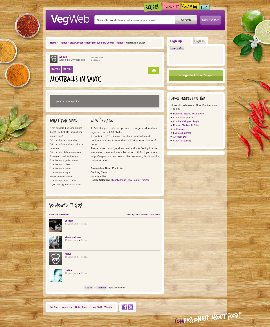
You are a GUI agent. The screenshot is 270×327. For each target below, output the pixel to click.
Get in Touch (81, 307)
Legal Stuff (96, 307)
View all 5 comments (59, 214)
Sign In (199, 41)
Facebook (124, 307)
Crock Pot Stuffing (182, 140)
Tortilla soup (179, 129)
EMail (69, 69)
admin (63, 56)
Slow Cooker (76, 43)
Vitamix (108, 307)
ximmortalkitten (73, 237)
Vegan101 (189, 6)
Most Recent (142, 214)
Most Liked (155, 214)
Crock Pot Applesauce (184, 117)
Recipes (153, 7)
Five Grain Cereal (182, 133)
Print (153, 70)
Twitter (130, 307)
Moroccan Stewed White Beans (188, 113)
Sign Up (180, 41)
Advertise (67, 307)
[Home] (70, 18)
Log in (88, 287)
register (102, 287)
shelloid (69, 221)
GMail (57, 69)
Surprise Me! (210, 19)
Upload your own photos (67, 101)
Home (53, 43)
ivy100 (68, 270)
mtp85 (68, 254)
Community (171, 6)
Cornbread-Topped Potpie (186, 121)
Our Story (55, 307)
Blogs (204, 7)
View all (216, 106)
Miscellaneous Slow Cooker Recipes (104, 43)
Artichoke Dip (180, 137)
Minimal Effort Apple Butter (186, 125)
